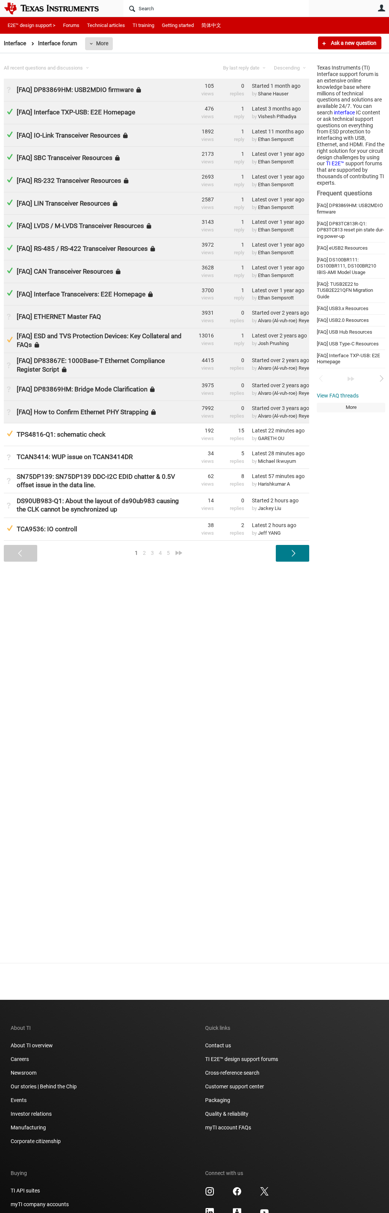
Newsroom (23, 1073)
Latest (276, 109)
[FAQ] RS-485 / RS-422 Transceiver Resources (82, 248)
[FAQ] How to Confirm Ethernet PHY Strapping (83, 411)
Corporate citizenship (36, 1141)
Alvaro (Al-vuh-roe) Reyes (285, 320)
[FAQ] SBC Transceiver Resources (64, 158)
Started (276, 86)
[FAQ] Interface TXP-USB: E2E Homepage (76, 112)
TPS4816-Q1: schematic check (61, 434)
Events (19, 1100)
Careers (20, 1059)
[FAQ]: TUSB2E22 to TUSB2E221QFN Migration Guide (345, 290)
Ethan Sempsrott (276, 139)
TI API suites (25, 1191)
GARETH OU (271, 438)
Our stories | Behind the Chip (44, 1086)
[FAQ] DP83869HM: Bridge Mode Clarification (82, 389)
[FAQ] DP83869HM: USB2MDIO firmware (75, 89)
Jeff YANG (269, 533)
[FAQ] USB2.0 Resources (343, 320)
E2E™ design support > (31, 25)
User (381, 8)
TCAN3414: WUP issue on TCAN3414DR (75, 457)
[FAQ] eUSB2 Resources (342, 248)
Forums (71, 25)
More (102, 43)
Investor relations (31, 1114)
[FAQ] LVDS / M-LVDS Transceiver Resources (80, 226)
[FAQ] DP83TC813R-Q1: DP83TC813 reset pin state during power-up (350, 230)
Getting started (178, 25)
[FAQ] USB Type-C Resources (348, 344)
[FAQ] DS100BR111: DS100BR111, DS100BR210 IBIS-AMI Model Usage (346, 266)
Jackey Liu (269, 508)
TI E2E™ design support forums (241, 1059)
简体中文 (211, 25)
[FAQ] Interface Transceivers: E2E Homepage (81, 294)
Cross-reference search (232, 1073)
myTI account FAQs (228, 1127)
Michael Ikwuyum (277, 461)
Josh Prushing (273, 343)
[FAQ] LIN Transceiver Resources (63, 203)
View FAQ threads (338, 396)
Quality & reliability (226, 1114)
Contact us (218, 1045)
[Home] (57, 8)
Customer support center (234, 1086)
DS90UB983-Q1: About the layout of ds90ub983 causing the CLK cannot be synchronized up (98, 505)
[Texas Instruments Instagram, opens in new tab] (209, 1194)
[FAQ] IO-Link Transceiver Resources (68, 135)
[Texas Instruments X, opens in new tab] (264, 1194)
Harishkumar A (274, 484)
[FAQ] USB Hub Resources (344, 332)
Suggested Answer (10, 339)
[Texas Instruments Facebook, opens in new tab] (237, 1194)
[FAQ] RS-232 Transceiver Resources (69, 180)
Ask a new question (353, 43)
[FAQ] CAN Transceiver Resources (65, 271)
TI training (143, 25)
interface (344, 112)
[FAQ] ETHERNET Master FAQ (59, 316)
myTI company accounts (40, 1204)
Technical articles (106, 25)
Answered (10, 111)
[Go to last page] (351, 379)
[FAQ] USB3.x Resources (342, 308)
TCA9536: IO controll (47, 529)
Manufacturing (28, 1127)
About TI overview (32, 1045)
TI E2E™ (335, 163)
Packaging (217, 1100)
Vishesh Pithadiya (277, 116)
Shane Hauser (273, 94)
